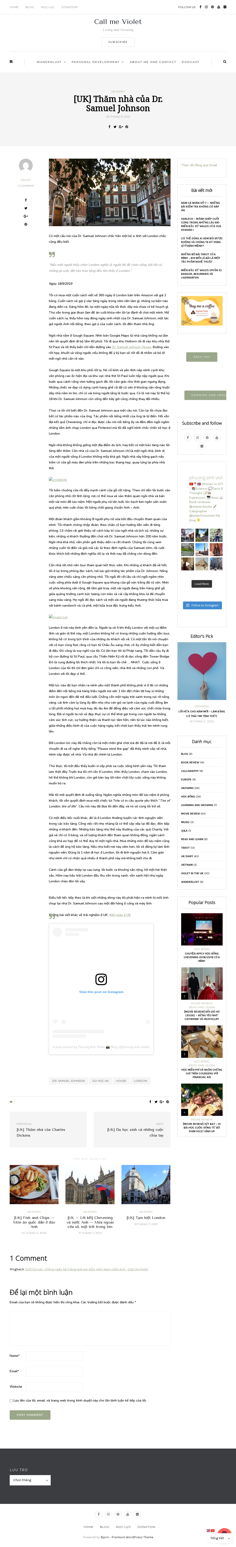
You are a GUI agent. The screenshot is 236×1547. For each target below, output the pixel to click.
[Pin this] (127, 127)
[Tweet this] (115, 127)
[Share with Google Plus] (121, 127)
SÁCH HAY (201, 357)
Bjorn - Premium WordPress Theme (127, 1537)
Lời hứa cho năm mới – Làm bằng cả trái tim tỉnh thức (202, 714)
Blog (30, 7)
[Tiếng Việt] (213, 1530)
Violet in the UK (192, 873)
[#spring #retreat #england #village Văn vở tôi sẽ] (201, 535)
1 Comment (26, 185)
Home (14, 7)
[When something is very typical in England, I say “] (187, 563)
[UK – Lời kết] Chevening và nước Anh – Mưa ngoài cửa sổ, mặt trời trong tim (90, 1222)
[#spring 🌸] (187, 549)
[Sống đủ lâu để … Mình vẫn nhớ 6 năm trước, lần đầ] (187, 535)
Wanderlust (49, 62)
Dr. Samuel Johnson (68, 1080)
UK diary (118, 91)
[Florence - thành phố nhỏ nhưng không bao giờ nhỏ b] (216, 563)
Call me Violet (118, 22)
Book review (190, 762)
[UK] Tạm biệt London (146, 1217)
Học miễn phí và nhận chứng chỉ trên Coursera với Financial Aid (201, 1073)
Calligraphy (190, 771)
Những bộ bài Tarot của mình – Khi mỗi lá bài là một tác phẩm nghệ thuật (200, 258)
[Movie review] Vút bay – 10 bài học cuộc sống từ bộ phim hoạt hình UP (202, 1127)
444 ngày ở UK (120, 915)
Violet (26, 180)
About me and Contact (153, 62)
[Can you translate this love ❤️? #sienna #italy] (201, 549)
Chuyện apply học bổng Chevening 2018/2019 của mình (202, 957)
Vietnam (187, 864)
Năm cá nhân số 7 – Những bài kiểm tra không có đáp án (200, 206)
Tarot (185, 847)
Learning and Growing (197, 805)
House (121, 1080)
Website (16, 1386)
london (140, 1080)
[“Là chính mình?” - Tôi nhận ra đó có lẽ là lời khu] (216, 549)
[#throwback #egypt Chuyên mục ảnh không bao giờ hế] (201, 563)
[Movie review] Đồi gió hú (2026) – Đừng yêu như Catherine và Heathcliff (202, 1015)
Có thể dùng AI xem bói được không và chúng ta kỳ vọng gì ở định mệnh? (202, 242)
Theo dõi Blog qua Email (199, 165)
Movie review (190, 813)
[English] (209, 1530)
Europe (186, 779)
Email (14, 1371)
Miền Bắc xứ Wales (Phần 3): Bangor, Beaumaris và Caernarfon (201, 274)
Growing (201, 706)
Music (185, 822)
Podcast (190, 62)
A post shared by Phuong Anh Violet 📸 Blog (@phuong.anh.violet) (101, 1047)
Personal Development (96, 62)
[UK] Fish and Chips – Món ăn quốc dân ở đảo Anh (34, 1222)
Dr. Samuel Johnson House (131, 347)
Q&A (184, 830)
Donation (69, 7)
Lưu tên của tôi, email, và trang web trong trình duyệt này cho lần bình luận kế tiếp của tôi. (80, 1400)
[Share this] (109, 127)
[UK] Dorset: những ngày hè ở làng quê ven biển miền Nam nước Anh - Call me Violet (86, 1269)
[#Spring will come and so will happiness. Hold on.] (216, 535)
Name (15, 1356)
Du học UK (100, 1080)
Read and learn (192, 839)
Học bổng (188, 796)
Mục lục (48, 7)
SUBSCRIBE (118, 42)
